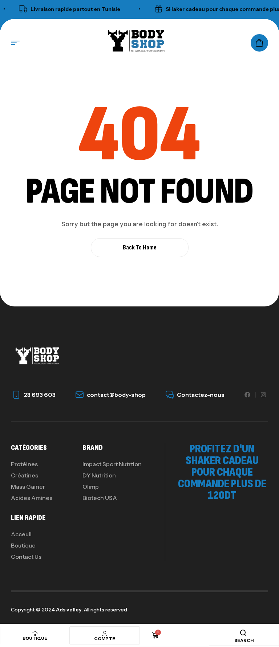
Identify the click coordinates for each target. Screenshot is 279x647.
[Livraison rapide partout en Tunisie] (19, 9)
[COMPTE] (104, 633)
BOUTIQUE (35, 638)
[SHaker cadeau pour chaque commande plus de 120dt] (154, 9)
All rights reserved (105, 609)
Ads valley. (69, 609)
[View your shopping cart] (259, 43)
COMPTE (104, 638)
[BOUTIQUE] (35, 633)
